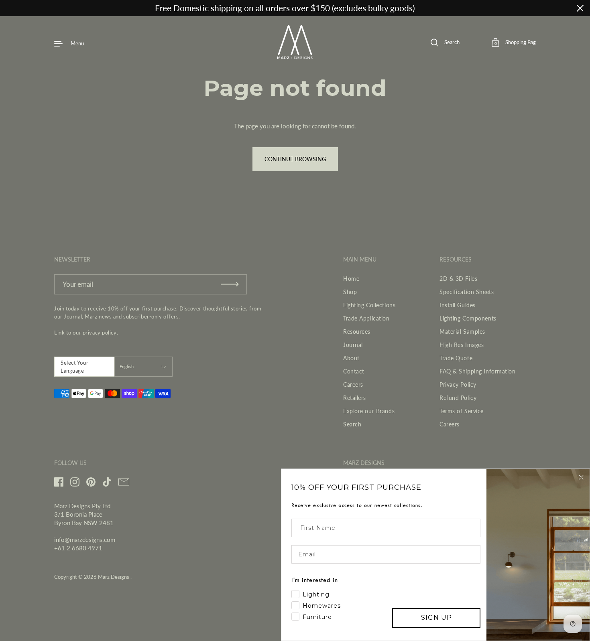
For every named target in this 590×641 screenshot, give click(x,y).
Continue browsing (295, 159)
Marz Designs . (115, 577)
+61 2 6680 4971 (78, 548)
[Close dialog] (581, 477)
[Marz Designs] (295, 56)
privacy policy (100, 332)
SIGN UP (436, 617)
